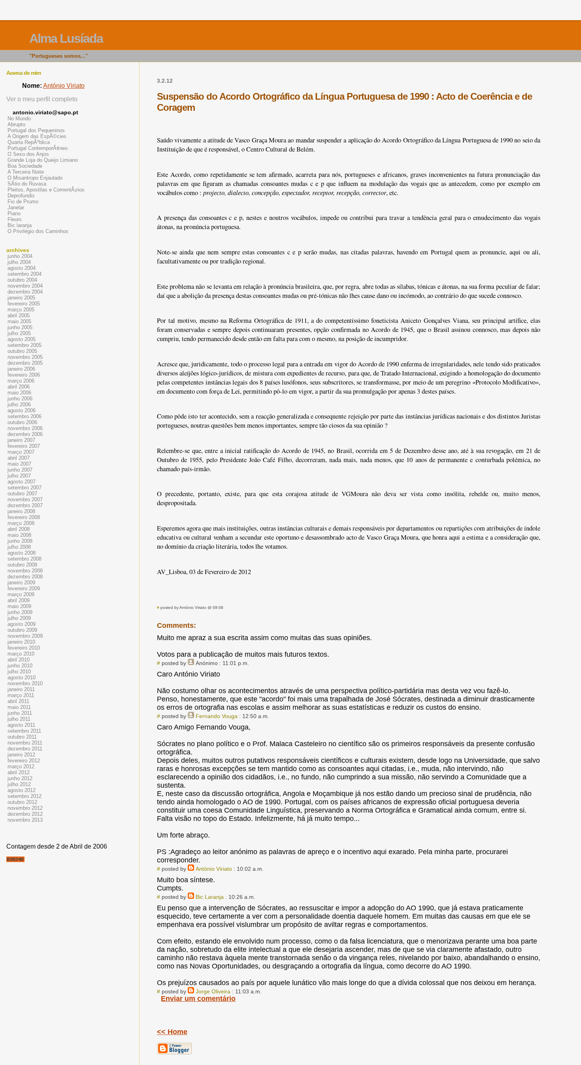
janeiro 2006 (21, 369)
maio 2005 (19, 321)
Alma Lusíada (66, 38)
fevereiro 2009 (24, 588)
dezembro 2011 (25, 749)
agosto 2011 (21, 725)
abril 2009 (19, 600)
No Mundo (19, 118)
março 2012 (21, 766)
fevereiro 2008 (24, 517)
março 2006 (21, 381)
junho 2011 (20, 713)
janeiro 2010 (21, 642)
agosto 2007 (22, 482)
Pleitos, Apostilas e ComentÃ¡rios (46, 190)
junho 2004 (20, 256)
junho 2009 (20, 612)
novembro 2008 (25, 571)
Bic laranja (20, 225)
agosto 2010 (22, 677)
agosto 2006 (22, 410)
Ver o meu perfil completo (41, 99)
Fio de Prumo (23, 202)
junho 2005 (20, 327)
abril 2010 (19, 660)
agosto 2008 (22, 553)
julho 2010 (19, 672)
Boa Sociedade (25, 166)
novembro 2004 (25, 286)
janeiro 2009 (21, 583)
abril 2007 (19, 458)
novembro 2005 (25, 357)
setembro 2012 (25, 796)
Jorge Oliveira (213, 991)
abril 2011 (18, 701)
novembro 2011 (25, 743)
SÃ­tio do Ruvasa (27, 184)
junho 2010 (20, 666)
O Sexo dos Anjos (28, 154)
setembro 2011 (24, 731)
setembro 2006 (25, 416)
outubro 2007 (22, 493)
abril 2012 (19, 772)
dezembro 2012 (25, 814)
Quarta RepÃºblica (29, 142)
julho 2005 (19, 333)
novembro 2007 (25, 499)
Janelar (16, 207)
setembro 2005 (25, 345)
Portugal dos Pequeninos (36, 130)
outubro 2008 (22, 565)
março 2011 (21, 695)
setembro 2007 (25, 488)
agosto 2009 (22, 624)
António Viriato (214, 869)
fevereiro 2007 (24, 446)
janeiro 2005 (21, 298)
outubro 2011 (22, 737)
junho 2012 (20, 778)
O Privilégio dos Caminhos (38, 231)
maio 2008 (19, 535)
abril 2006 (19, 387)
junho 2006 (20, 399)
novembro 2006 (25, 428)
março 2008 (21, 523)
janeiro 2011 (21, 689)
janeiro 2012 (21, 755)
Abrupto (16, 124)
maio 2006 (19, 393)
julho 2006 (19, 404)
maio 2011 (19, 707)
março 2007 (21, 452)
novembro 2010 (25, 683)
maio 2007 (19, 464)
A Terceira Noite (26, 172)
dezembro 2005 (25, 363)
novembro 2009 (25, 636)
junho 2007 (20, 470)
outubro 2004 (22, 280)
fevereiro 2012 (24, 761)
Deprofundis (21, 196)
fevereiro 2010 (24, 648)
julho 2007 (19, 476)
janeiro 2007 (21, 440)
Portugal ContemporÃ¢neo (38, 148)
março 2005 (21, 310)
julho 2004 (19, 262)
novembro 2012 (25, 808)
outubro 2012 (22, 802)
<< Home (172, 1032)
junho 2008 (20, 541)
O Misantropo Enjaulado (35, 178)
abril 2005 (19, 315)
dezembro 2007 (25, 505)
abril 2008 (19, 529)
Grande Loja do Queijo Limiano (43, 160)
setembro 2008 (25, 559)
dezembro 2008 (25, 577)
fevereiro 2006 (24, 375)
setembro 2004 (25, 274)
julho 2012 (19, 784)
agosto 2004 (22, 268)
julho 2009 (19, 618)
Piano (14, 213)
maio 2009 (19, 606)
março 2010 (21, 654)
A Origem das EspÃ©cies (37, 136)
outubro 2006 (22, 422)
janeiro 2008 (21, 511)
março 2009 (21, 594)
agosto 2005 (22, 339)
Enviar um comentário (198, 998)
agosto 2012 (22, 790)
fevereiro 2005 (24, 304)
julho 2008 (19, 547)
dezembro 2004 (25, 292)
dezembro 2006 (25, 434)
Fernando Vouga (217, 716)
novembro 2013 (25, 820)
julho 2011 (19, 719)
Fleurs (15, 219)
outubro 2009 (22, 630)
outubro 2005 (22, 351)
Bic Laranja (210, 897)
